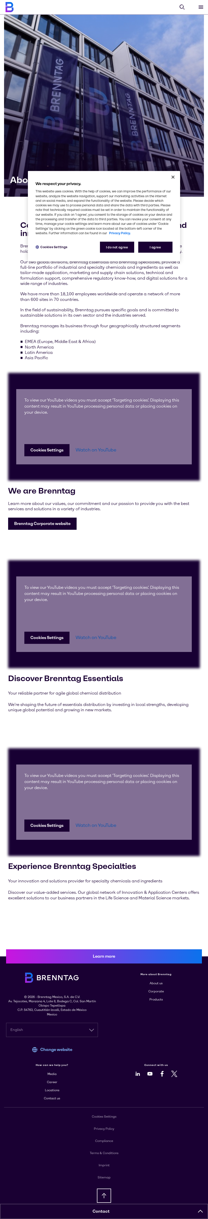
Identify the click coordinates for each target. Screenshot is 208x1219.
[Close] (173, 177)
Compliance (104, 1141)
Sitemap (104, 1177)
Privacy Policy (104, 1129)
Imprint (104, 1165)
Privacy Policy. (120, 233)
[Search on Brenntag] (182, 7)
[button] (42, 524)
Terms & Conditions (104, 1153)
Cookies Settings (46, 450)
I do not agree (117, 247)
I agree (155, 247)
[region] (104, 216)
